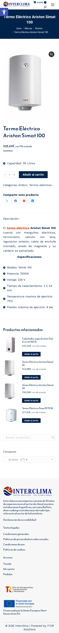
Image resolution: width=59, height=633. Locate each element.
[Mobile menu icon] (53, 5)
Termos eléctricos (40, 185)
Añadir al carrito (33, 174)
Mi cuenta (8, 569)
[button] (4, 12)
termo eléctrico (18, 228)
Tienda (7, 563)
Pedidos (7, 574)
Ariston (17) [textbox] (16, 459)
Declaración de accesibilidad (19, 520)
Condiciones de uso (14, 544)
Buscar (52, 437)
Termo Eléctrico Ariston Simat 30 (37, 363)
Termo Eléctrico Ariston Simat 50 (37, 387)
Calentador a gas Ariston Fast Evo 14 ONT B (37, 340)
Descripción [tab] (11, 218)
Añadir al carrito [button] (31, 354)
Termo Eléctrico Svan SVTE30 (37, 408)
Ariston (23, 185)
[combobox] (29, 459)
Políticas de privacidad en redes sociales (25, 539)
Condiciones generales (16, 533)
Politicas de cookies (14, 549)
